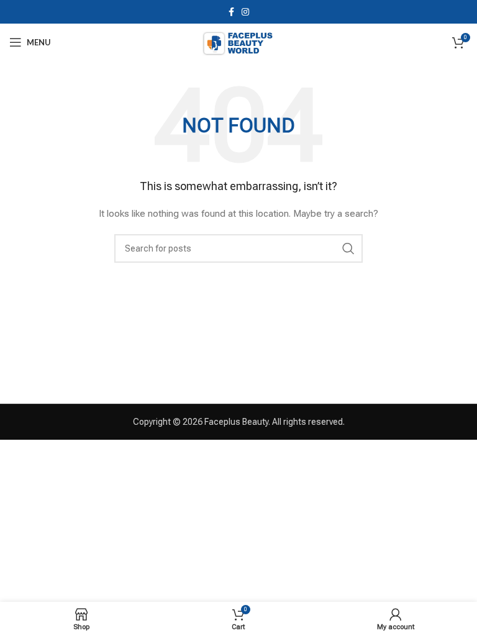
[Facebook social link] (231, 12)
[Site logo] (238, 42)
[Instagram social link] (245, 12)
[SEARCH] (348, 248)
